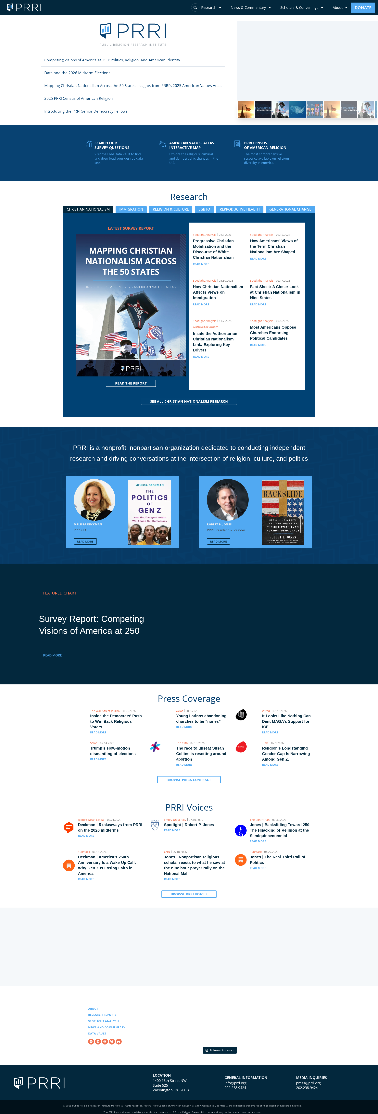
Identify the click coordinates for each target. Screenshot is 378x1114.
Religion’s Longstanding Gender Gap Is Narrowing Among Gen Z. (286, 753)
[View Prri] (112, 1042)
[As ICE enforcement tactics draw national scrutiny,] (267, 1021)
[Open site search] (195, 7)
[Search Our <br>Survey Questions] (88, 144)
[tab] (88, 209)
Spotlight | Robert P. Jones (189, 825)
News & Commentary (248, 7)
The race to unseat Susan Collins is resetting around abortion (201, 753)
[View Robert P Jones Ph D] (228, 500)
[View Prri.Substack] (119, 1042)
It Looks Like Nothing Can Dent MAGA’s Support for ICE (286, 721)
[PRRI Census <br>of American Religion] (237, 144)
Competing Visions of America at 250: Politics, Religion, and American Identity (112, 60)
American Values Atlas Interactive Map (191, 145)
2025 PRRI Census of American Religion (78, 98)
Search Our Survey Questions (111, 145)
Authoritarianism (205, 327)
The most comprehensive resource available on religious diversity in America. (267, 158)
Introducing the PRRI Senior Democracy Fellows (85, 111)
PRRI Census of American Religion (265, 145)
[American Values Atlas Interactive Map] (162, 144)
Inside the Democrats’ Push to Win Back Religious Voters (116, 721)
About (338, 7)
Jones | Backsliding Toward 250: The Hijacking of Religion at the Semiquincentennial (280, 830)
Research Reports (102, 1015)
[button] (133, 60)
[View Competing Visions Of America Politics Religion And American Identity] (275, 624)
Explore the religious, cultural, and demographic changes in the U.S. (193, 158)
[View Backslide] (283, 512)
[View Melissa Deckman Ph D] (95, 500)
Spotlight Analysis (103, 1021)
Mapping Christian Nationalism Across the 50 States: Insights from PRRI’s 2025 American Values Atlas (132, 85)
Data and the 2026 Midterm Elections (77, 72)
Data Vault (97, 1033)
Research (208, 7)
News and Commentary (106, 1027)
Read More (52, 655)
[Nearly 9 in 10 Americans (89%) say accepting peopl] (219, 1021)
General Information (245, 1077)
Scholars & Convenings (299, 7)
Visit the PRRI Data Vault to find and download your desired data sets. (118, 158)
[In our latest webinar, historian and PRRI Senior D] (172, 1021)
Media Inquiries (311, 1077)
